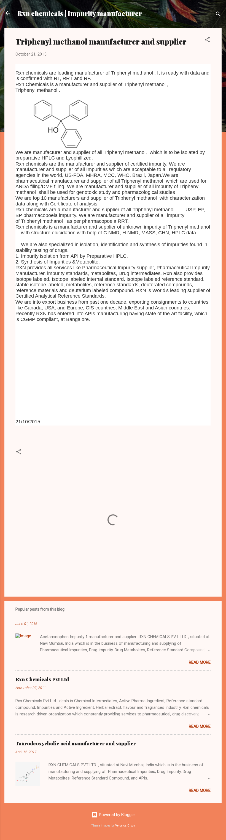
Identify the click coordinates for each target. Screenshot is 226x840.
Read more (200, 662)
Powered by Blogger (116, 814)
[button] (207, 40)
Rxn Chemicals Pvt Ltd (42, 679)
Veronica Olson (125, 825)
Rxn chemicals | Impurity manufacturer (80, 13)
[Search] (218, 15)
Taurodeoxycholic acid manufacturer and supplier (75, 743)
